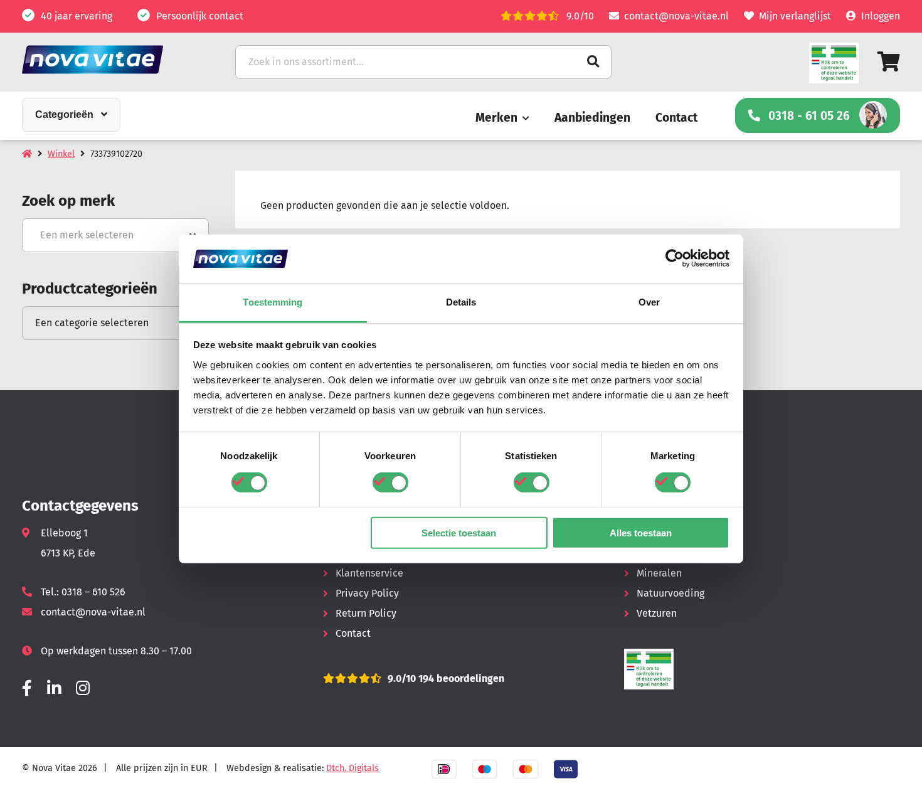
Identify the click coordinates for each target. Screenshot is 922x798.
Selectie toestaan (458, 532)
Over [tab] (649, 302)
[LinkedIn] (54, 688)
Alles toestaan (641, 532)
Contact (676, 117)
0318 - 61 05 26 (809, 116)
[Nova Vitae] (110, 59)
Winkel (61, 154)
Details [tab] (461, 302)
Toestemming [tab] (272, 302)
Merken (496, 117)
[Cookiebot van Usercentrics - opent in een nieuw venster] (674, 258)
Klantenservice (369, 573)
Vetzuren (657, 613)
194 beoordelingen (460, 678)
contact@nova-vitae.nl (676, 16)
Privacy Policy (367, 593)
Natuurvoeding (670, 593)
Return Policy (366, 613)
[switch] (390, 482)
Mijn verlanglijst (795, 16)
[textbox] (115, 235)
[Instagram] (83, 688)
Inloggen (880, 16)
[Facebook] (27, 688)
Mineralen (659, 573)
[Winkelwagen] (888, 61)
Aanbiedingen (592, 117)
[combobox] (115, 235)
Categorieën (64, 114)
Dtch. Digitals (352, 768)
